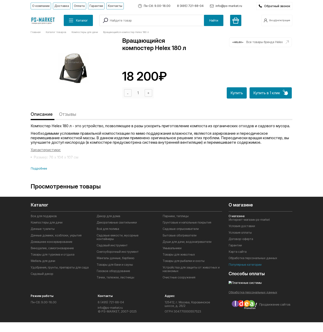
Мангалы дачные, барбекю (115, 258)
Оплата (79, 6)
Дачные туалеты (43, 229)
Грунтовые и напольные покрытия (187, 222)
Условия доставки (242, 226)
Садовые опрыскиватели (181, 229)
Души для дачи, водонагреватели (187, 242)
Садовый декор (42, 274)
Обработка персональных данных (253, 258)
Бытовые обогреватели (179, 235)
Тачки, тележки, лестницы (115, 277)
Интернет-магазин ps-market (249, 219)
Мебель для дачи (43, 261)
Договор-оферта (241, 239)
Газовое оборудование (113, 271)
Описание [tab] (42, 114)
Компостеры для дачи (46, 222)
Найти (213, 20)
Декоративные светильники (117, 222)
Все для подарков (44, 216)
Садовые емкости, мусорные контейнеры (118, 237)
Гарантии (96, 6)
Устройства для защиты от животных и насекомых (191, 269)
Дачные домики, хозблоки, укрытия (56, 235)
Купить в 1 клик (266, 93)
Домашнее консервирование (51, 242)
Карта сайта (238, 251)
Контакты (115, 6)
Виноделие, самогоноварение (52, 248)
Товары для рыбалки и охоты (183, 261)
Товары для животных (179, 254)
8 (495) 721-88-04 (190, 6)
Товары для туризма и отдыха (52, 254)
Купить (236, 93)
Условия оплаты (240, 232)
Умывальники (172, 248)
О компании (41, 6)
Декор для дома (108, 216)
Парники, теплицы (176, 216)
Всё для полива (108, 229)
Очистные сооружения (179, 277)
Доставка (61, 6)
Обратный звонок (277, 6)
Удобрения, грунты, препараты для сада (60, 267)
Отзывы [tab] (67, 114)
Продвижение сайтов (274, 304)
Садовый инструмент (112, 245)
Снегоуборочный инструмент (118, 251)
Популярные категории (245, 264)
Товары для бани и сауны (115, 264)
